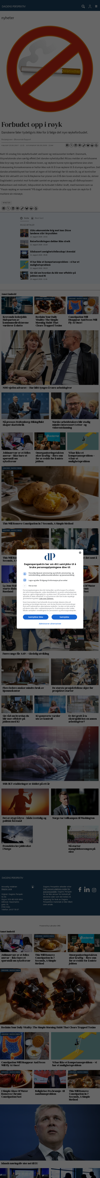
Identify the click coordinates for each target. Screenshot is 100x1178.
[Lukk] (80, 552)
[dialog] (50, 589)
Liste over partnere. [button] (46, 598)
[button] (50, 586)
